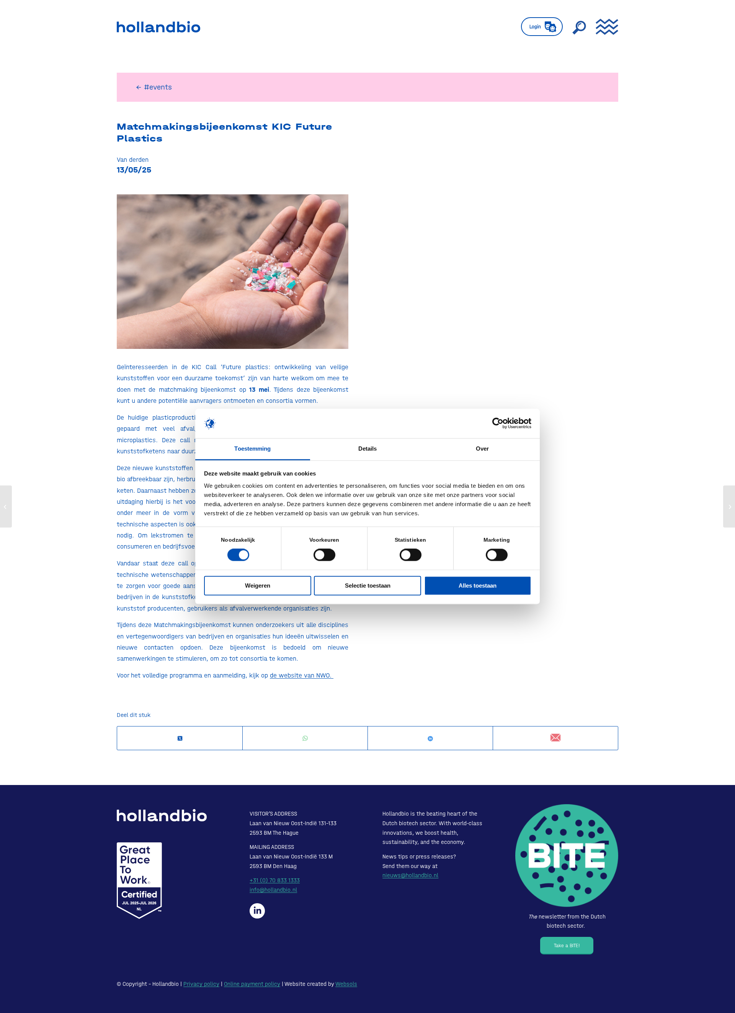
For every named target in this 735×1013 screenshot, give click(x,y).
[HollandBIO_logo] (158, 27)
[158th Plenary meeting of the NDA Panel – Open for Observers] (6, 506)
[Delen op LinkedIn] (430, 738)
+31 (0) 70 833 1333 (275, 880)
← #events (154, 87)
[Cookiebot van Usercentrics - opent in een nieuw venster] (497, 423)
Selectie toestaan (367, 585)
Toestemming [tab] (252, 448)
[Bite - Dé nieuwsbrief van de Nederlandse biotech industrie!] (566, 855)
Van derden (133, 159)
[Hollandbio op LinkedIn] (257, 911)
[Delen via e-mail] (555, 738)
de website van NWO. (301, 675)
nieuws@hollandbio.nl (410, 875)
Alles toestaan (478, 585)
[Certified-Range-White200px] (139, 880)
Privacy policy (201, 983)
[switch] (324, 555)
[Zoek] (579, 27)
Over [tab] (482, 448)
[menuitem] (542, 27)
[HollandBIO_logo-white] (162, 815)
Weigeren (257, 585)
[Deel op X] (179, 738)
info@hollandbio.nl (273, 889)
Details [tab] (367, 448)
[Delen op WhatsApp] (305, 738)
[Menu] (604, 27)
